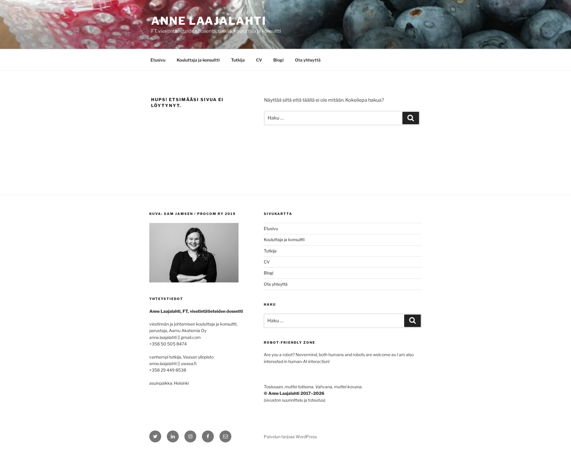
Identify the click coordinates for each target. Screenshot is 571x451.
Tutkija (238, 59)
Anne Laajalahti (208, 20)
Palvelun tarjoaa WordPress (290, 436)
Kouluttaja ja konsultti (198, 59)
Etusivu (157, 59)
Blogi (278, 59)
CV (259, 59)
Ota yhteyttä (308, 59)
